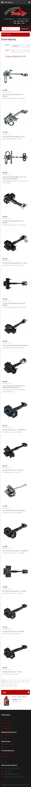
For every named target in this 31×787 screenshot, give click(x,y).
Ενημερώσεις (4, 761)
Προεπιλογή (15, 46)
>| (15, 685)
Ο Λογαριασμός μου (9, 19)
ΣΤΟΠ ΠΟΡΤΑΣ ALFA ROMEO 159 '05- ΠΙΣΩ (14, 263)
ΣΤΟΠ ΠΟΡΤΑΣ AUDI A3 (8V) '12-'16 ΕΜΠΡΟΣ (15, 551)
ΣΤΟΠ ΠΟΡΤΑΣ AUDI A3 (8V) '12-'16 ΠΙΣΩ (14, 591)
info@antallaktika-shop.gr (10, 773)
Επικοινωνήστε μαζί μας (7, 735)
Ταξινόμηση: (7, 44)
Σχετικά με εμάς (5, 717)
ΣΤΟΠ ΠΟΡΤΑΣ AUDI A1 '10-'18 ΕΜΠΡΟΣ (14, 430)
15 (12, 51)
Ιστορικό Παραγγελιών (6, 756)
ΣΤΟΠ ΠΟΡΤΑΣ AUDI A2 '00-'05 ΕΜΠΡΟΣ (14, 510)
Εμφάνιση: (7, 50)
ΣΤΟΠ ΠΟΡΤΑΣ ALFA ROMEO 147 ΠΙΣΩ (13, 136)
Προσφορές (4, 747)
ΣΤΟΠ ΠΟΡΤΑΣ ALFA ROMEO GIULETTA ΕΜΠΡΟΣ (13, 304)
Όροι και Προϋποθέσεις (7, 720)
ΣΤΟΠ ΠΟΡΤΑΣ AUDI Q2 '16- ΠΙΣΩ (12, 672)
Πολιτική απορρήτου (6, 723)
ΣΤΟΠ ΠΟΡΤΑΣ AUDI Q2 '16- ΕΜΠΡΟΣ (13, 631)
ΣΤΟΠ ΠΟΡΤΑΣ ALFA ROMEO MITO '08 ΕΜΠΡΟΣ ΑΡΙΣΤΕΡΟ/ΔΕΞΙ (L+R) (13, 386)
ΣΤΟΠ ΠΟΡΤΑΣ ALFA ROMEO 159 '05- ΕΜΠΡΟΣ (13, 221)
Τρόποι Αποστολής (5, 726)
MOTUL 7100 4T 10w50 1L (19, 697)
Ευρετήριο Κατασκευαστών (8, 744)
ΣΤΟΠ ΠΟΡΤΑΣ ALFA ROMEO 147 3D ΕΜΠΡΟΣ (12, 95)
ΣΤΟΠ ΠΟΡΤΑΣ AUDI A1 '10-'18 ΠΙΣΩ (12, 470)
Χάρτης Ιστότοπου (5, 738)
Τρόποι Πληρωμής (5, 728)
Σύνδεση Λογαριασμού (23, 19)
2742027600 (7, 771)
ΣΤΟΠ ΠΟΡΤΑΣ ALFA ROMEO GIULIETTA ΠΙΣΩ (15, 345)
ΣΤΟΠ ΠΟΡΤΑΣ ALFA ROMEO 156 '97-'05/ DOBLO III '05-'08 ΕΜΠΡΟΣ (14, 177)
